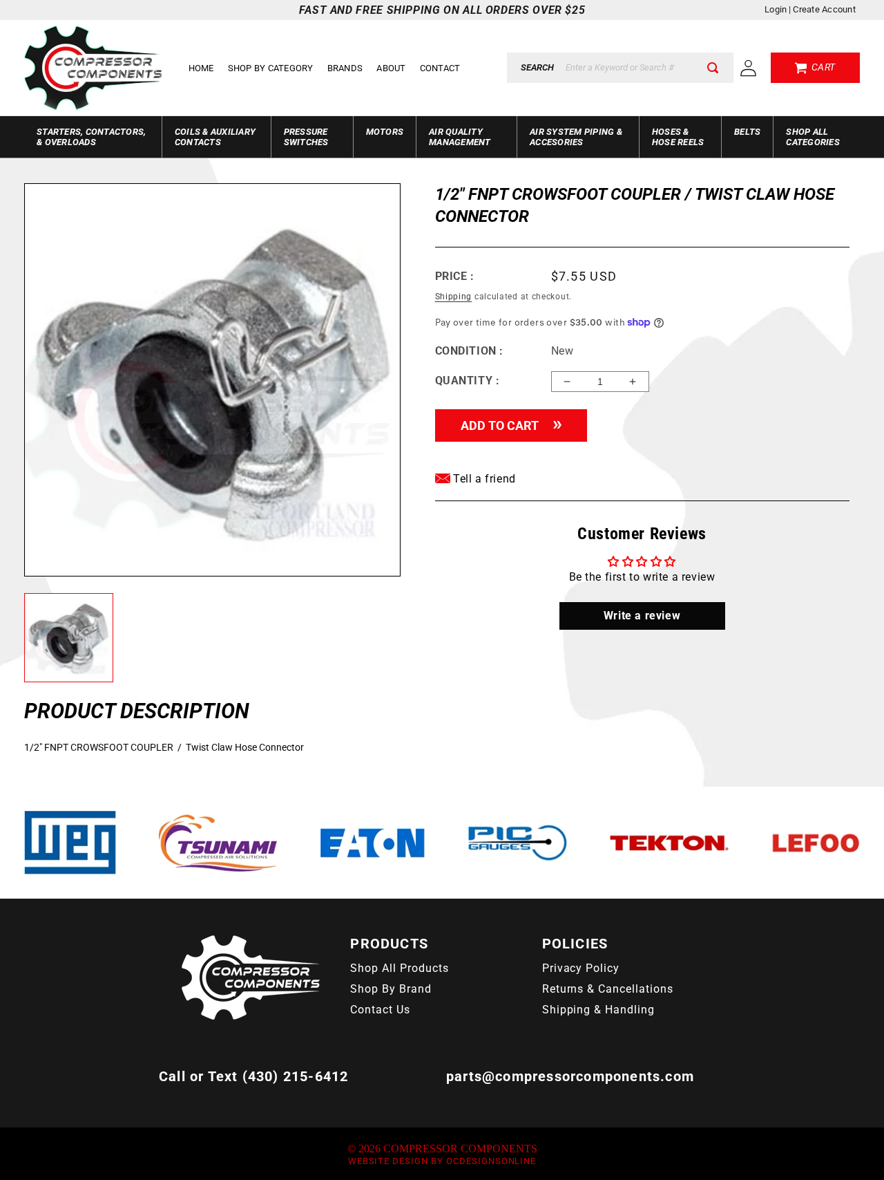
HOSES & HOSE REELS (678, 137)
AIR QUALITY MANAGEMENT (460, 137)
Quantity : (467, 380)
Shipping (453, 296)
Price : (454, 276)
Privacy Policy (580, 968)
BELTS (747, 132)
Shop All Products (399, 968)
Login (776, 9)
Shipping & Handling (598, 1009)
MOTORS (385, 132)
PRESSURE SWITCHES (306, 137)
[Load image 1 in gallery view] (68, 637)
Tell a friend (483, 478)
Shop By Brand (390, 988)
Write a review (642, 615)
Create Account (824, 9)
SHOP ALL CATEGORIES (813, 137)
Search (537, 67)
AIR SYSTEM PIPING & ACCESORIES (576, 137)
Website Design (388, 1161)
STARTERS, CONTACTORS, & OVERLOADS (91, 137)
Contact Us (380, 1009)
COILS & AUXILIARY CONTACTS (215, 137)
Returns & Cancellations (607, 988)
